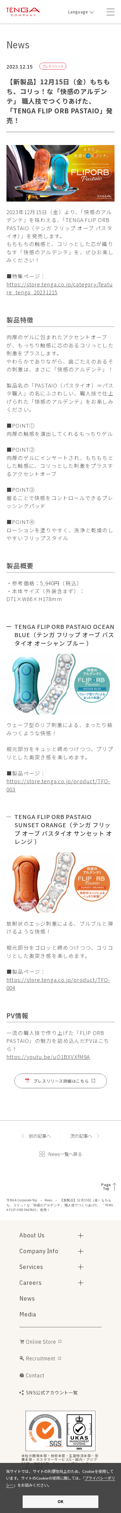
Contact (35, 1375)
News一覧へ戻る (65, 1154)
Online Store (41, 1342)
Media (27, 1314)
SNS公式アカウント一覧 (52, 1392)
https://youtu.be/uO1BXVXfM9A (48, 1056)
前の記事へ (40, 1136)
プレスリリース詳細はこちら (61, 1081)
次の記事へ (81, 1136)
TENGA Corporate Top (21, 1200)
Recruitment (40, 1358)
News (48, 1200)
